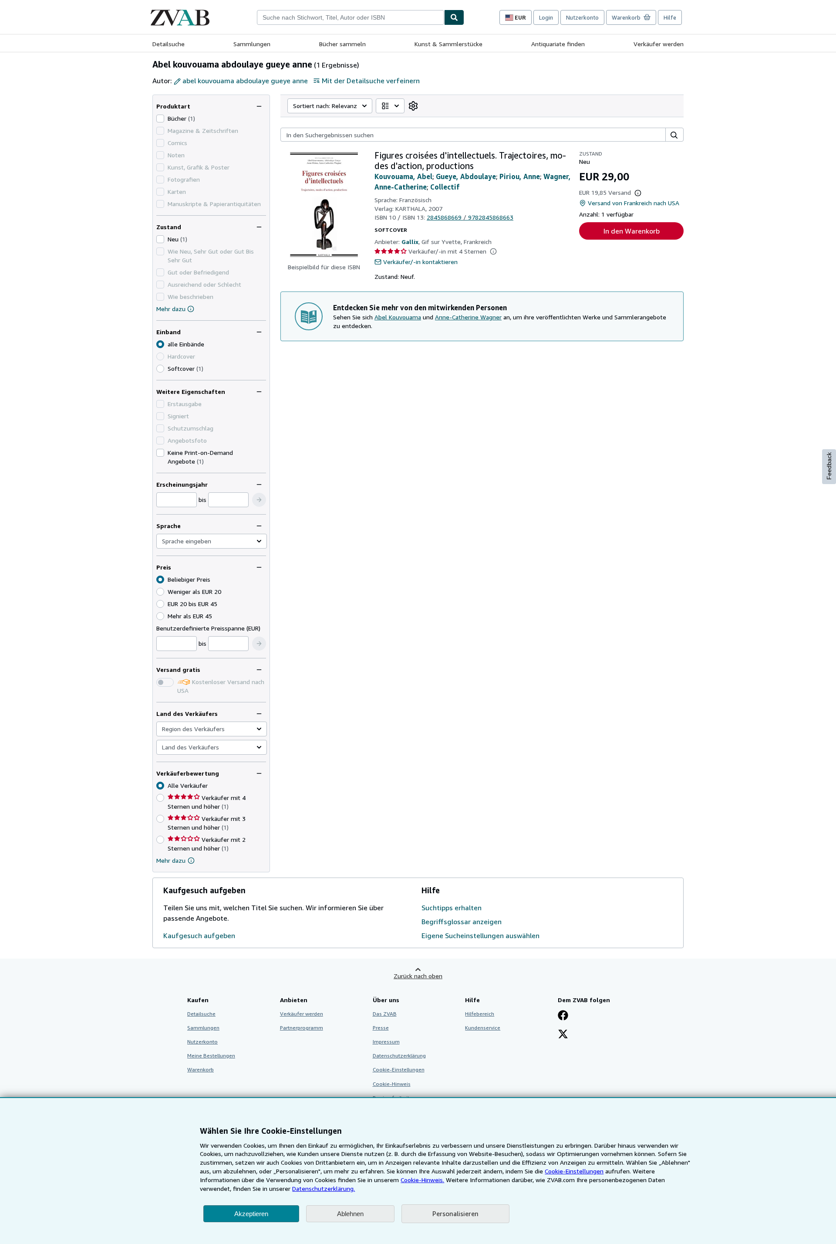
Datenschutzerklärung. (323, 1188)
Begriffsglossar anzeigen (461, 921)
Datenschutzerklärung (399, 1055)
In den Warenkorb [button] (631, 231)
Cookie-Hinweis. (422, 1179)
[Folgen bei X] (563, 1035)
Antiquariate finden (558, 43)
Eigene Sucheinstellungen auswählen (480, 935)
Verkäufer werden (659, 43)
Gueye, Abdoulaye (466, 176)
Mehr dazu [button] (170, 860)
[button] (259, 500)
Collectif (444, 187)
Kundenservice (482, 1027)
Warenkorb (200, 1069)
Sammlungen (251, 43)
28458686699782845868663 (470, 217)
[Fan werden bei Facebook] (563, 1016)
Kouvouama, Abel (403, 176)
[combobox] (350, 17)
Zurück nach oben (418, 976)
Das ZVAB (385, 1013)
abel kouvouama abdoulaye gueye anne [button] (245, 80)
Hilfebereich (479, 1013)
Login (546, 17)
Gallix (409, 241)
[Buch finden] (454, 17)
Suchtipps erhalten (451, 907)
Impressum (386, 1041)
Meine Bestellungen (211, 1055)
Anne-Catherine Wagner (468, 317)
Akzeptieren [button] (251, 1213)
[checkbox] (160, 118)
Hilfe (670, 17)
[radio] (160, 369)
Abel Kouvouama (397, 317)
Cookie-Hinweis (392, 1084)
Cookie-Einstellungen (574, 1171)
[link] (413, 106)
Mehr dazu (170, 308)
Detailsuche (168, 43)
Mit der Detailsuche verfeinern (371, 80)
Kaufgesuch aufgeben (199, 935)
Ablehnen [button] (350, 1213)
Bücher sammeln (342, 43)
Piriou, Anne (519, 176)
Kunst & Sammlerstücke (448, 43)
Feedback (829, 466)
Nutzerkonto (582, 17)
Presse (381, 1027)
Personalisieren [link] (455, 1213)
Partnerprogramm (301, 1027)
